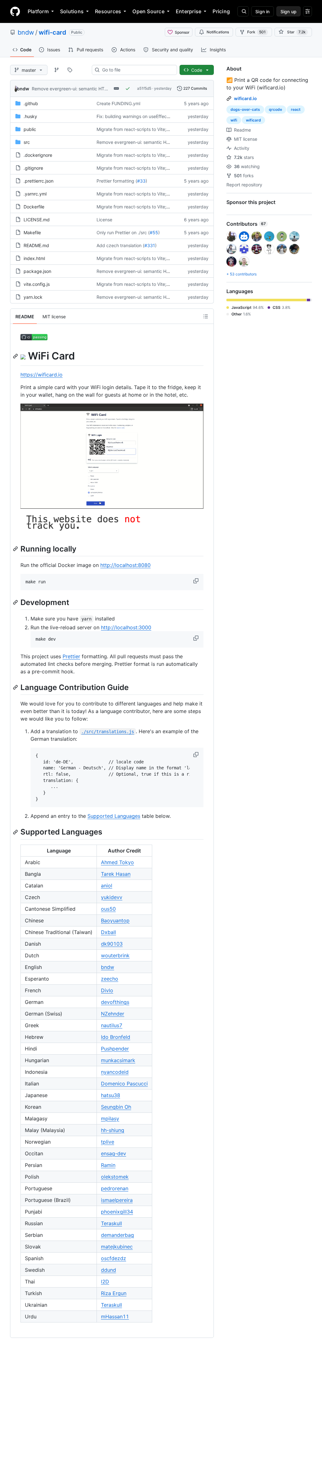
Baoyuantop (115, 920)
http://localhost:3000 (126, 627)
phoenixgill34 (117, 1212)
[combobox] (137, 70)
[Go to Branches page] (56, 70)
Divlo (107, 990)
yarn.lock (33, 297)
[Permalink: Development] (16, 602)
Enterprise (188, 11)
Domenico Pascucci (124, 1083)
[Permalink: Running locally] (16, 548)
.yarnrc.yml (35, 193)
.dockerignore (38, 155)
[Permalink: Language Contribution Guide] (16, 687)
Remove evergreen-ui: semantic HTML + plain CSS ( (85, 88)
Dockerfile (34, 206)
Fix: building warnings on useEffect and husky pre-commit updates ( (167, 116)
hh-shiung (112, 1130)
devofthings (115, 1002)
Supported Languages (113, 816)
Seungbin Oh (116, 1107)
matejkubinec (117, 1246)
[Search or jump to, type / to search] (243, 11)
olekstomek (115, 1177)
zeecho (109, 979)
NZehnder (112, 1014)
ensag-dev (113, 1153)
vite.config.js (37, 284)
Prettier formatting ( (117, 181)
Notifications (218, 32)
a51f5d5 (144, 88)
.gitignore (33, 168)
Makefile (32, 232)
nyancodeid (115, 1072)
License (104, 219)
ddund (108, 1270)
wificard (253, 120)
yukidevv (111, 897)
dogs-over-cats (245, 109)
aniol (106, 885)
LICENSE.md (37, 219)
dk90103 (112, 944)
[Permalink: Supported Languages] (16, 832)
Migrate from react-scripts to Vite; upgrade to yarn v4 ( (153, 129)
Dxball (108, 932)
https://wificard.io (41, 374)
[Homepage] (15, 11)
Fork (256, 32)
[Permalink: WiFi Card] (16, 356)
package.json (37, 271)
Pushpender (115, 1048)
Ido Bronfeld (115, 1037)
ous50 (108, 909)
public (30, 129)
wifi (233, 120)
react (296, 109)
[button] (196, 580)
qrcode (275, 109)
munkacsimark (118, 1060)
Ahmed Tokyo (117, 862)
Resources (108, 11)
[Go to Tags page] (69, 70)
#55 (154, 232)
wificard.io (245, 98)
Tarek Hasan (115, 874)
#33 (141, 181)
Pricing (221, 11)
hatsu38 (110, 1095)
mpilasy (110, 1118)
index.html (34, 258)
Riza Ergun (113, 1293)
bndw (26, 32)
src (27, 142)
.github (31, 103)
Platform (38, 11)
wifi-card (52, 32)
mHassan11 (115, 1316)
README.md (36, 245)
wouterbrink (115, 955)
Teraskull (111, 1223)
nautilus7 (111, 1025)
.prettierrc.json (38, 181)
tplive (107, 1142)
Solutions (72, 11)
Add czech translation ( (120, 245)
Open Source (148, 11)
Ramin (108, 1165)
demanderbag (117, 1235)
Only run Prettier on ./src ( (123, 232)
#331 (149, 245)
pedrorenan (114, 1188)
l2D (105, 1281)
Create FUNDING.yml (118, 103)
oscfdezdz (113, 1258)
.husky (30, 116)
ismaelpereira (117, 1200)
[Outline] (205, 316)
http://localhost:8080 (125, 565)
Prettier (71, 656)
